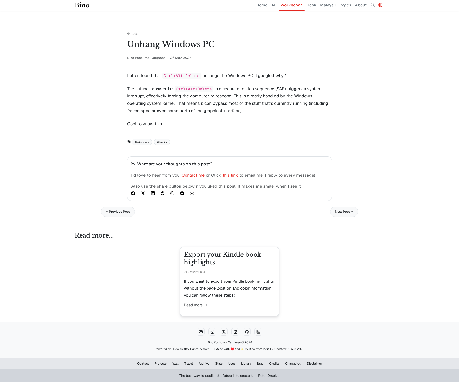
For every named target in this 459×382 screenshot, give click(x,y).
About (361, 5)
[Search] (373, 5)
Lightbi (194, 349)
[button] (380, 5)
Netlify (184, 349)
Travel (188, 363)
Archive (204, 363)
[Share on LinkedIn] (153, 193)
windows (143, 142)
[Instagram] (212, 332)
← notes (133, 34)
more (206, 349)
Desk (311, 5)
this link (231, 175)
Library (246, 363)
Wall (175, 363)
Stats (219, 363)
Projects (161, 363)
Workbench (291, 5)
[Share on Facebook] (133, 193)
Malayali (328, 5)
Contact (143, 363)
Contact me (193, 175)
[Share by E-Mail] (192, 193)
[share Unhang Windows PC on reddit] (162, 193)
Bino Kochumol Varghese (224, 342)
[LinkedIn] (235, 332)
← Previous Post (118, 211)
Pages (345, 5)
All (274, 5)
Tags (260, 363)
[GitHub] (247, 332)
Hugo (175, 349)
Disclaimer (314, 363)
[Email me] (201, 332)
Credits (274, 363)
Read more (194, 305)
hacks (163, 142)
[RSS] (258, 332)
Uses (231, 363)
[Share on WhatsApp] (172, 193)
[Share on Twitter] (143, 193)
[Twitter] (224, 332)
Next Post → (344, 211)
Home (262, 5)
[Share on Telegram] (182, 193)
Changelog (293, 363)
